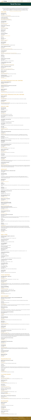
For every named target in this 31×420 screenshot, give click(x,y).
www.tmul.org (2, 356)
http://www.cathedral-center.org (4, 23)
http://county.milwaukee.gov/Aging (5, 205)
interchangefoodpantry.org (4, 278)
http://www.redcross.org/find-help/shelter (6, 15)
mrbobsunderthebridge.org (8, 393)
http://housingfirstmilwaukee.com (5, 209)
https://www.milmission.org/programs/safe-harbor (7, 68)
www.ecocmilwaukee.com (4, 382)
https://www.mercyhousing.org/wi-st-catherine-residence (7, 64)
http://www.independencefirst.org (5, 181)
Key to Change (16, 418)
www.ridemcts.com (3, 362)
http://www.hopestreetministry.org (5, 44)
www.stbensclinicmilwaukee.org (4, 413)
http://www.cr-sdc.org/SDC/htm (5, 164)
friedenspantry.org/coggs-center (4, 288)
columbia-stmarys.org (3, 133)
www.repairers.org (3, 404)
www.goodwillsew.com (3, 343)
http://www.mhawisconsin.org (4, 197)
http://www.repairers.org (3, 91)
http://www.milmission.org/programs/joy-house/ (6, 48)
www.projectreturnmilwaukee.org (4, 323)
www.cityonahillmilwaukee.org (4, 128)
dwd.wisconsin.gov (3, 299)
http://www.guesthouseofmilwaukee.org (5, 35)
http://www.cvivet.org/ (3, 328)
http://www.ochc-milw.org (4, 147)
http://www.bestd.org (3, 113)
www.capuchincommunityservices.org (5, 386)
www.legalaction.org (3, 225)
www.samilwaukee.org (3, 159)
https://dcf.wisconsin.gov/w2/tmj (5, 332)
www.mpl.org (2, 87)
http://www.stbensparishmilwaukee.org (5, 102)
